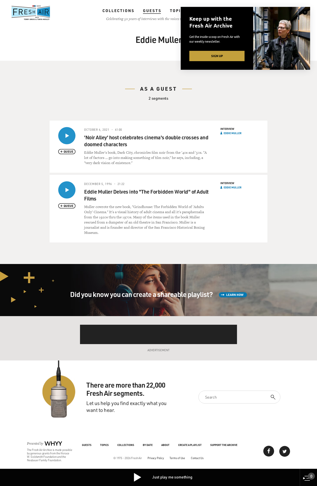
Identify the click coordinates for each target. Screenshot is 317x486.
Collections (118, 10)
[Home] (31, 12)
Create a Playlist (190, 445)
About (165, 445)
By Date (148, 445)
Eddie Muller (233, 133)
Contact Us (197, 458)
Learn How (234, 295)
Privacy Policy (156, 458)
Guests (152, 10)
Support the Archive (223, 445)
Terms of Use (177, 458)
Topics (178, 10)
